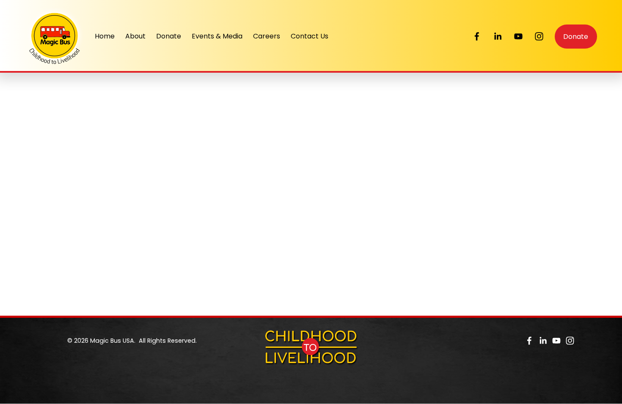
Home (105, 36)
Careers (266, 36)
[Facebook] (477, 36)
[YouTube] (518, 36)
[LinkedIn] (498, 36)
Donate (168, 36)
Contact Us (309, 36)
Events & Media (217, 36)
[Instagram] (539, 36)
